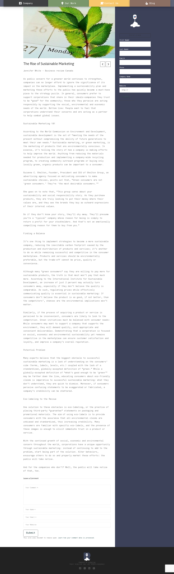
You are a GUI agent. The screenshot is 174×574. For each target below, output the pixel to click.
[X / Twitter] (85, 568)
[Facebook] (80, 568)
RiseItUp (92, 562)
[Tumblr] (94, 568)
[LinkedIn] (89, 568)
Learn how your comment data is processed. (76, 538)
